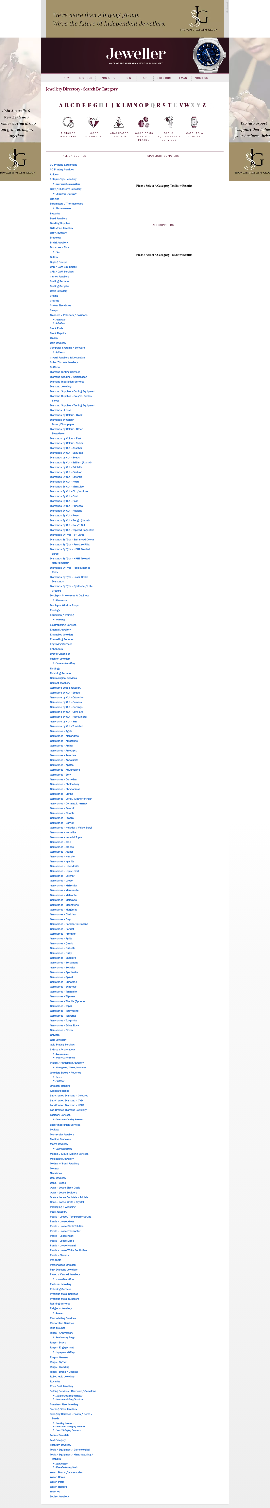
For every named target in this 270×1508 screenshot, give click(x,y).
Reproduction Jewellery (68, 183)
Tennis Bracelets (59, 1435)
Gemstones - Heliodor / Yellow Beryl (71, 827)
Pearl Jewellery (58, 1211)
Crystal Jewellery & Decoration (67, 357)
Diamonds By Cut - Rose (64, 515)
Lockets (54, 1129)
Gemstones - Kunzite (62, 856)
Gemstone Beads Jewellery (65, 687)
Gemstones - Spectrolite (64, 972)
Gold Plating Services (62, 1044)
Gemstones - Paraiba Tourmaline (69, 924)
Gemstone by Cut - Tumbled (66, 726)
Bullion (54, 257)
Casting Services (59, 281)
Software (60, 352)
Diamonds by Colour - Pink (65, 438)
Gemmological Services (63, 678)
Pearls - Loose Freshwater (65, 1231)
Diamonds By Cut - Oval (63, 496)
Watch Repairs (58, 1486)
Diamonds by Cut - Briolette (66, 467)
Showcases (61, 600)
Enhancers (56, 649)
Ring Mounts (57, 1328)
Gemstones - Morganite (63, 909)
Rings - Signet (58, 1362)
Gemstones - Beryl (60, 774)
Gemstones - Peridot (62, 929)
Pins (58, 252)
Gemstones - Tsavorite (63, 1015)
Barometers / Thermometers (66, 203)
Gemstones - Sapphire (63, 957)
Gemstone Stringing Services (70, 1426)
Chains (54, 295)
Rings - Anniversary (61, 1333)
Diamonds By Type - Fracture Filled (70, 544)
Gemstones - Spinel (61, 977)
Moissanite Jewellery (62, 1158)
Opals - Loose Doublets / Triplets (69, 1197)
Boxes (59, 1077)
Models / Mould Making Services (69, 1154)
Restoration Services (62, 1323)
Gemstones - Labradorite (64, 866)
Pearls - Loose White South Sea (68, 1250)
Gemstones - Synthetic (63, 986)
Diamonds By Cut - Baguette (66, 452)
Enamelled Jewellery (61, 634)
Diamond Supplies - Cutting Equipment (72, 391)
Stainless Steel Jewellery (64, 1404)
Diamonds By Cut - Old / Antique (69, 491)
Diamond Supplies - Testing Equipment (72, 405)
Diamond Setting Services (69, 1395)
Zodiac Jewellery (59, 1496)
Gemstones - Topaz (61, 1006)
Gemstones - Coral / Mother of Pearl (71, 798)
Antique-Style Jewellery (63, 179)
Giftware (54, 1035)
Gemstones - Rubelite (62, 948)
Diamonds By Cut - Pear (64, 501)
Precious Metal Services (64, 1294)
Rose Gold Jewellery (61, 1386)
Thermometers (63, 208)
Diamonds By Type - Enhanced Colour (72, 539)
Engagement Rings (65, 1351)
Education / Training (62, 615)
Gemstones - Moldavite (63, 900)
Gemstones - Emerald (62, 808)
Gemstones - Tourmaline (64, 1010)
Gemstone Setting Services (69, 1399)
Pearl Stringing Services (68, 1430)
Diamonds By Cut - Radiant (66, 510)
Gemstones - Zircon (61, 1030)
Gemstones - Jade (60, 842)
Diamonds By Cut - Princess (66, 506)
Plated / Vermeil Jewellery (65, 1274)
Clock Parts (56, 328)
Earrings (55, 610)
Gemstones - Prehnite (63, 933)
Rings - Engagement (62, 1347)
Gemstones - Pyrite (61, 938)
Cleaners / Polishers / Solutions (69, 315)
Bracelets (55, 237)
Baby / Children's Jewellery (65, 189)
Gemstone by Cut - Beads (65, 692)
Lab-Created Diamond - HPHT (67, 1105)
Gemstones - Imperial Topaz (66, 837)
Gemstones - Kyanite (62, 861)
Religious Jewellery (61, 1308)
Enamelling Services (62, 639)
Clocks (54, 338)
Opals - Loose (58, 1183)
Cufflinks (55, 367)
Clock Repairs (58, 333)
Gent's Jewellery (64, 1148)
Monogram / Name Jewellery (71, 1067)
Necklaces (56, 1173)
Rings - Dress (58, 1342)
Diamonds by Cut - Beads (65, 457)
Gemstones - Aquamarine (65, 769)
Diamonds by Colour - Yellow (66, 443)
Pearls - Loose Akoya (62, 1221)
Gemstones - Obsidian (63, 914)
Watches (55, 1491)
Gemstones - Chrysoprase (65, 789)
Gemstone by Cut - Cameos (66, 702)
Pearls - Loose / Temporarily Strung (70, 1216)
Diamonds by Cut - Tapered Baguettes (72, 530)
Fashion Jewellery (60, 658)
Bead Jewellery (58, 218)
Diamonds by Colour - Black (66, 415)
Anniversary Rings (65, 1337)
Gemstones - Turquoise (63, 1020)
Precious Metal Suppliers (64, 1299)
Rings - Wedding (59, 1367)
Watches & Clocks (194, 135)
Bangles (54, 199)
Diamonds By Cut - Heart (64, 481)
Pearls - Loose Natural (63, 1245)
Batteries (55, 213)
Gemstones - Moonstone (64, 905)
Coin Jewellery (58, 343)
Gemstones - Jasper (61, 851)
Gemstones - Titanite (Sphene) (67, 1001)
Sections (85, 78)
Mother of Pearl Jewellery (64, 1163)
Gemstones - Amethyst (63, 750)
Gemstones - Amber (61, 745)
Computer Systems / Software (67, 347)
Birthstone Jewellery (61, 228)
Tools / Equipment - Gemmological (70, 1449)
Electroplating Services (63, 625)
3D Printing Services (62, 169)
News (68, 78)
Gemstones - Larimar (62, 875)
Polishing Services (60, 1289)
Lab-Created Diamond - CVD (66, 1100)
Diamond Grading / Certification (68, 377)
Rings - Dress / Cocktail (64, 1371)
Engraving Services (61, 644)
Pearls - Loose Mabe (62, 1240)
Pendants (55, 1260)
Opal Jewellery (58, 1178)
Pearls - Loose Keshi (62, 1236)
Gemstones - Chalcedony (64, 784)
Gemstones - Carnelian (63, 779)
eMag (183, 78)
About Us (201, 78)
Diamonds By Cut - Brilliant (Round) (71, 462)
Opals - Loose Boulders (63, 1192)
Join (128, 78)
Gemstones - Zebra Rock (64, 1025)
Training (60, 619)
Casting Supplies (59, 286)
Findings (55, 668)
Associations (62, 1054)
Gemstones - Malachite (63, 885)
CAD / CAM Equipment (63, 267)
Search (145, 78)
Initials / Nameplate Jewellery (67, 1062)
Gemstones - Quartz (61, 943)
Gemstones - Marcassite (64, 890)
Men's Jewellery (59, 1144)
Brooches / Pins (59, 247)
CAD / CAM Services (62, 271)
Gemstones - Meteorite (63, 895)
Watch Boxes (57, 1477)
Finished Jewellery (68, 135)
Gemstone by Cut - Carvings (66, 707)
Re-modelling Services (63, 1318)
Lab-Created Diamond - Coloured (69, 1095)
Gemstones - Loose (61, 880)
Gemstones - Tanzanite (63, 991)
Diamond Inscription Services (67, 381)
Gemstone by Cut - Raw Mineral (68, 716)
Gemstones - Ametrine (63, 755)
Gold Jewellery (58, 1039)
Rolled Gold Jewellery (62, 1376)
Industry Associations (63, 1049)
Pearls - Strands (59, 1255)
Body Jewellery (58, 233)
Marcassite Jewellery (62, 1134)
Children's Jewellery (66, 193)
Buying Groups (58, 262)
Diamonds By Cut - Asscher (66, 448)
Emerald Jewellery (60, 629)
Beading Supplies (60, 223)
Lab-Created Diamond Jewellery (68, 1110)
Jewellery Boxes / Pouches (65, 1072)
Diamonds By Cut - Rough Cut (67, 525)
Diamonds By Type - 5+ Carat (67, 534)
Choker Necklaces (60, 305)
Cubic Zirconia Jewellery (64, 362)
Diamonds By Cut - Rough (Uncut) (70, 520)
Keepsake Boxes (59, 1090)
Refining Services (60, 1303)
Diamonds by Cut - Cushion (66, 472)
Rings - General (59, 1357)
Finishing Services (60, 673)
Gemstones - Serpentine (64, 962)
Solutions (60, 323)
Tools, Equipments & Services (169, 136)
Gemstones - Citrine (61, 793)
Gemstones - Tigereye (62, 996)
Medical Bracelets (60, 1139)
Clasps (54, 310)
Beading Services (65, 1423)
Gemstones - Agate (61, 731)
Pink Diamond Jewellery (63, 1269)
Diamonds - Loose (60, 410)
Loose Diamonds (93, 135)
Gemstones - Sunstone (63, 982)
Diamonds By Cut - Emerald (66, 477)
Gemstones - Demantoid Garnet (68, 803)
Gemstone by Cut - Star (63, 721)
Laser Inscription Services (65, 1124)
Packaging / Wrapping (63, 1207)
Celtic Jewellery (58, 291)
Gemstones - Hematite (63, 832)
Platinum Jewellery (60, 1284)
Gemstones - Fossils (62, 818)
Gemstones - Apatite (62, 765)
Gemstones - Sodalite (62, 967)
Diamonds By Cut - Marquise (67, 486)
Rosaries (55, 1381)
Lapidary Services (60, 1115)
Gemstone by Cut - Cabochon (67, 697)
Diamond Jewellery (61, 386)
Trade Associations (65, 1057)
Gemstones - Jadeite (62, 847)
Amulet (59, 1313)
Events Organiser (60, 653)
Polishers (60, 319)
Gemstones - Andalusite (64, 760)
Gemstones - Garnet (62, 823)
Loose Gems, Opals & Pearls (144, 136)
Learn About (107, 78)
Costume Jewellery (65, 663)
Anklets (54, 174)
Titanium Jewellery (60, 1445)
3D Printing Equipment (63, 164)
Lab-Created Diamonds (119, 135)
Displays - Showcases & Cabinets (69, 595)
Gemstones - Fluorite (62, 813)
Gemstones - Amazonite (64, 741)
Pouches (60, 1080)
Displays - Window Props (64, 605)
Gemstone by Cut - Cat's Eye (66, 711)
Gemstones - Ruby (61, 953)
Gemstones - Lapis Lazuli (64, 871)
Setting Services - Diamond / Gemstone (73, 1391)
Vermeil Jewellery (65, 1279)
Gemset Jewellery (60, 683)
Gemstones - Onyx (60, 919)
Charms (54, 300)
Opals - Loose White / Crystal (67, 1202)
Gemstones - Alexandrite (64, 736)
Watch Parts (57, 1481)
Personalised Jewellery (63, 1265)
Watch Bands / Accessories (66, 1472)
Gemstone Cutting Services (69, 1119)
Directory (164, 78)
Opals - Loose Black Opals (65, 1187)
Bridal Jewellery (59, 242)
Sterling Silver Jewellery (63, 1409)
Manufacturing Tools (66, 1466)
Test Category (58, 1440)
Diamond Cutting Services (65, 372)
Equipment (61, 1463)
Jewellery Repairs (60, 1086)
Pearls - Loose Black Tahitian (67, 1226)
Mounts (54, 1168)
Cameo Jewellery (59, 276)
